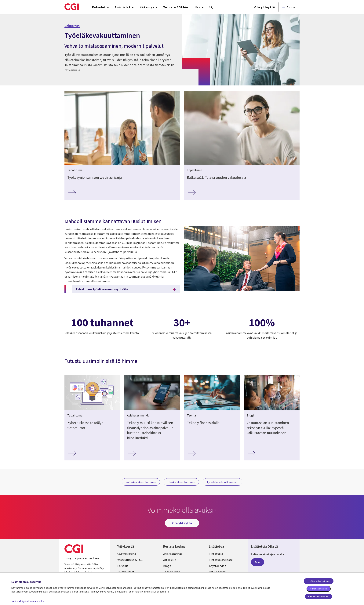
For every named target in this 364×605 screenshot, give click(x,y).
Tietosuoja (216, 554)
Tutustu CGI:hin (175, 7)
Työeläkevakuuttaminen (222, 482)
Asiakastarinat (172, 554)
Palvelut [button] (99, 7)
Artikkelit (169, 560)
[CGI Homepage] (71, 6)
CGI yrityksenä (126, 554)
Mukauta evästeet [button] (318, 588)
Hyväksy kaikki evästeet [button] (318, 581)
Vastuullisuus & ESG (130, 560)
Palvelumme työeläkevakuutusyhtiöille (102, 289)
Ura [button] (197, 7)
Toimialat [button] (122, 7)
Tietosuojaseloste (221, 560)
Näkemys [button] (147, 7)
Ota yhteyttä (264, 7)
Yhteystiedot (217, 572)
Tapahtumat (171, 572)
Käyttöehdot (217, 566)
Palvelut (122, 566)
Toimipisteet (125, 572)
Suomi (292, 7)
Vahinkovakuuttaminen (141, 482)
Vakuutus (72, 25)
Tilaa (257, 562)
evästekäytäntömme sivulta (28, 601)
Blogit (167, 566)
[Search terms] (211, 7)
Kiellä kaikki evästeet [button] (318, 596)
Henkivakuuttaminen (181, 482)
